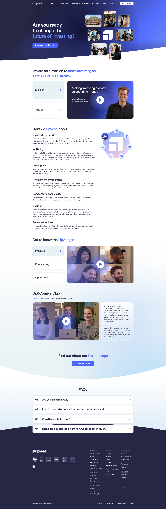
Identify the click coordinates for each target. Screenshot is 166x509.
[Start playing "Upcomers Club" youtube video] (66, 321)
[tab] (48, 110)
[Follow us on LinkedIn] (34, 466)
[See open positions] (45, 45)
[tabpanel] (100, 100)
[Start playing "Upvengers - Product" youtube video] (100, 264)
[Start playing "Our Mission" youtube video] (100, 100)
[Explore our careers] (83, 363)
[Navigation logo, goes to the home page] (38, 3)
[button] (83, 398)
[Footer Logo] (39, 451)
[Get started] (126, 3)
